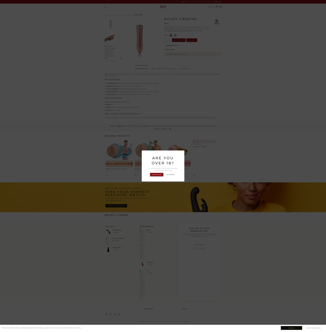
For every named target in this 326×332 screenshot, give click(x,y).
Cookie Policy (77, 328)
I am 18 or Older (157, 174)
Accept (291, 328)
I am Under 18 (170, 174)
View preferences (313, 328)
